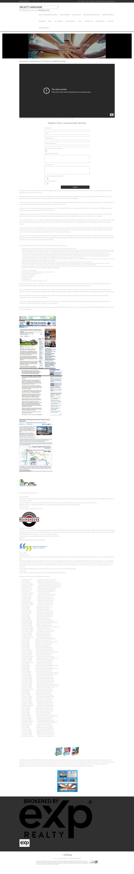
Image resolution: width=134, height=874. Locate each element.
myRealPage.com (67, 855)
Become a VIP (100, 21)
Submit (75, 187)
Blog (50, 21)
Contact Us (89, 21)
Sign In (21, 1)
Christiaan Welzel (62, 858)
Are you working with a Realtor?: (54, 176)
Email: (46, 133)
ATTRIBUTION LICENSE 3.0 (75, 858)
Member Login (44, 28)
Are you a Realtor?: (50, 181)
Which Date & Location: (52, 153)
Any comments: (49, 165)
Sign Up (27, 1)
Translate (43, 10)
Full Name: (48, 128)
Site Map (110, 21)
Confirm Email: (49, 138)
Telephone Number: (51, 143)
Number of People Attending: (53, 148)
